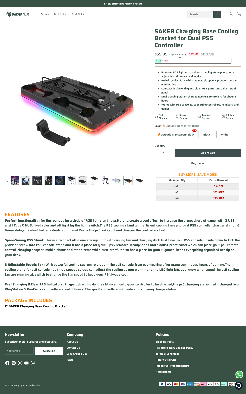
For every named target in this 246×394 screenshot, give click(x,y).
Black (206, 135)
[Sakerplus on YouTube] (26, 363)
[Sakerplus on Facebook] (7, 363)
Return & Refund (166, 360)
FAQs (70, 360)
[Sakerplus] (18, 14)
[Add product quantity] (170, 153)
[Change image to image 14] (116, 180)
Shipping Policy (165, 342)
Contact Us (73, 348)
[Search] (217, 14)
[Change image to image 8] (48, 180)
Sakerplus (34, 385)
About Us (72, 342)
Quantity (160, 146)
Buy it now (197, 163)
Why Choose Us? (77, 354)
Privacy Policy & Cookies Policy (174, 348)
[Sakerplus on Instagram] (19, 363)
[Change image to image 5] (14, 180)
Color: (177, 126)
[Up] (8, 182)
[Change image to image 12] (94, 180)
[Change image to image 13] (105, 180)
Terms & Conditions (167, 354)
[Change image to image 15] (128, 180)
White (224, 135)
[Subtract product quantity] (158, 153)
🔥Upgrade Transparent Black (175, 135)
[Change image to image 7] (37, 180)
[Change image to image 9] (60, 180)
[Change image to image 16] (139, 180)
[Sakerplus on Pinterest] (13, 363)
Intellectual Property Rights (172, 366)
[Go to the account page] (231, 14)
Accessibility (163, 372)
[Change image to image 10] (71, 180)
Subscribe (49, 351)
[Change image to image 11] (82, 180)
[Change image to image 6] (25, 180)
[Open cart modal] (239, 14)
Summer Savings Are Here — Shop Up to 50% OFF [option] (123, 4)
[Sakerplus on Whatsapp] (32, 363)
